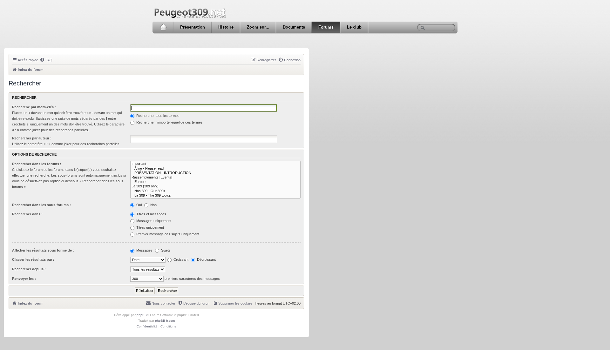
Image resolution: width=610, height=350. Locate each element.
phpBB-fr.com (165, 320)
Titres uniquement (149, 227)
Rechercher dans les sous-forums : (41, 205)
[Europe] (215, 182)
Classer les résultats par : (33, 259)
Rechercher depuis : (29, 269)
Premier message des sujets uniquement (167, 234)
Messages (143, 250)
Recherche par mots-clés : (34, 107)
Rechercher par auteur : (31, 138)
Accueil (163, 27)
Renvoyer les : (24, 278)
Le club (354, 27)
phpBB (142, 315)
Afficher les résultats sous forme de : (43, 250)
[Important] (215, 164)
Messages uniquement (153, 221)
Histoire (226, 27)
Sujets (165, 250)
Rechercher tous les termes (157, 116)
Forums (326, 27)
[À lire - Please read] (215, 168)
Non (153, 205)
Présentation (192, 27)
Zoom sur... (258, 27)
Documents (294, 27)
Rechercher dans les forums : (36, 164)
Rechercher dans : (27, 214)
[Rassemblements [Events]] (215, 177)
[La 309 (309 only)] (215, 186)
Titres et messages (150, 214)
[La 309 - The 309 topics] (215, 195)
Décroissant (206, 259)
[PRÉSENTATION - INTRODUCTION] (215, 173)
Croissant (180, 259)
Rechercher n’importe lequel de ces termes (169, 122)
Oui (138, 205)
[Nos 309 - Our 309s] (215, 191)
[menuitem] (46, 60)
